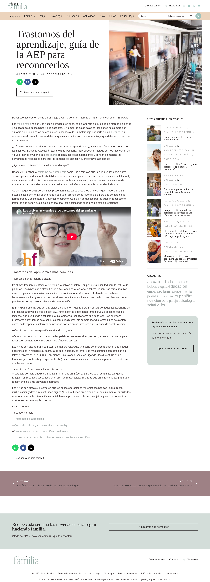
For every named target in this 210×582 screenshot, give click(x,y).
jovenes (152, 296)
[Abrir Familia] (34, 16)
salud (151, 305)
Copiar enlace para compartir (34, 92)
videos (162, 305)
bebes (152, 286)
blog (161, 286)
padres (54, 154)
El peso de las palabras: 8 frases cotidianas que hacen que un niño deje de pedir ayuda (180, 234)
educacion (180, 128)
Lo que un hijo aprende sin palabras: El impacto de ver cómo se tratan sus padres (178, 213)
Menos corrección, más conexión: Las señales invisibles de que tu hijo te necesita (180, 259)
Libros (162, 296)
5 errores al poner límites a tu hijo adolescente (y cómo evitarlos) (179, 192)
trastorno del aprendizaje (52, 172)
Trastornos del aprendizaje (29, 418)
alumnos (115, 132)
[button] (19, 82)
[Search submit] (198, 16)
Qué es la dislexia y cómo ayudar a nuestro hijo (41, 425)
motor (170, 296)
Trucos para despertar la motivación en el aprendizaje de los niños (52, 437)
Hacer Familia (184, 132)
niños (167, 128)
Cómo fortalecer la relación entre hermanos (178, 138)
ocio (165, 300)
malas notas (24, 123)
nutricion (154, 301)
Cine (166, 287)
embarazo (154, 291)
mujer (179, 296)
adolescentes (173, 150)
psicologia (171, 159)
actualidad (156, 281)
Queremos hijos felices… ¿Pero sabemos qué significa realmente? (180, 167)
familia (169, 132)
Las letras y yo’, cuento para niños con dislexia (41, 431)
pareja (168, 201)
